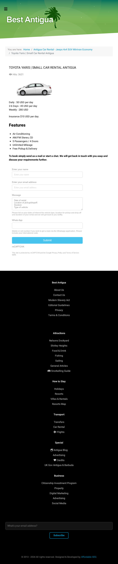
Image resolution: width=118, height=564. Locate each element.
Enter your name (20, 169)
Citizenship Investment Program (59, 483)
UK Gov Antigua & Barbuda (59, 465)
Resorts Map (59, 404)
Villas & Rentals (59, 399)
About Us (59, 290)
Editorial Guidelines (59, 305)
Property (59, 488)
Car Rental (59, 427)
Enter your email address (24, 182)
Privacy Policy (57, 253)
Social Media (59, 503)
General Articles (59, 366)
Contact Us (59, 295)
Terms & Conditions (59, 315)
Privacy (59, 310)
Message (16, 195)
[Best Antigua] (33, 16)
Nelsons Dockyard (59, 340)
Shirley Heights (59, 346)
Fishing (59, 356)
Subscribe (59, 535)
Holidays (59, 389)
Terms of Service (72, 253)
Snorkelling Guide (61, 371)
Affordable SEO (88, 557)
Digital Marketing (59, 493)
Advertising (59, 455)
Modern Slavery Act (59, 300)
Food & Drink (59, 351)
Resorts (59, 394)
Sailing (59, 361)
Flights (60, 432)
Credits (60, 460)
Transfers (59, 422)
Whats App (17, 220)
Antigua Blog (61, 450)
